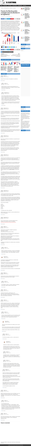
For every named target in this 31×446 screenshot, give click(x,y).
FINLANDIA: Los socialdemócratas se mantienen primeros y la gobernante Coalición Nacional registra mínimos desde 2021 (27, 38)
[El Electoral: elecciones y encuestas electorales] (8, 4)
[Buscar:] (25, 61)
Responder (3, 80)
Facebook (23, 130)
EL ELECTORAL (5, 5)
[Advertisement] (25, 56)
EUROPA (11, 7)
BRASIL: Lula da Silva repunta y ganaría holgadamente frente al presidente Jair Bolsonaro (16, 69)
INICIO (1, 5)
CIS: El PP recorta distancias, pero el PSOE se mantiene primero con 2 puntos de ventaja (4, 68)
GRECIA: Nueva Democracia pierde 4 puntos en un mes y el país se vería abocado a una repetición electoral (10, 69)
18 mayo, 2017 (3, 16)
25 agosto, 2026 (27, 11)
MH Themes (21, 445)
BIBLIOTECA (24, 5)
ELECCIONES (9, 5)
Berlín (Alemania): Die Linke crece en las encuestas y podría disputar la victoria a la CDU (27, 9)
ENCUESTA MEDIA (14, 5)
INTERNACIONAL (20, 5)
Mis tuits (22, 50)
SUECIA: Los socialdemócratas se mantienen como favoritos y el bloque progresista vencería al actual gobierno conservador (25, 122)
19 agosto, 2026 (26, 41)
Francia (7, 16)
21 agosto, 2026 (26, 34)
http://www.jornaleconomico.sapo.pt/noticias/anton (8, 222)
